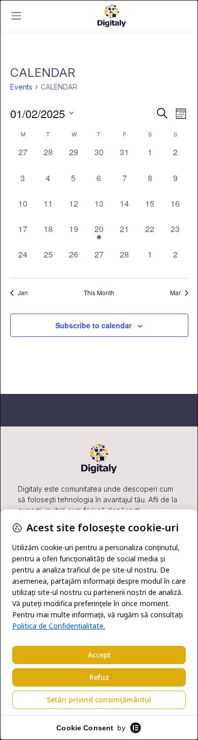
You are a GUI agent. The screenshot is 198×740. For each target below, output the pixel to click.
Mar (175, 293)
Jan (23, 293)
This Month (99, 293)
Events (21, 86)
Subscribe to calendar (93, 325)
